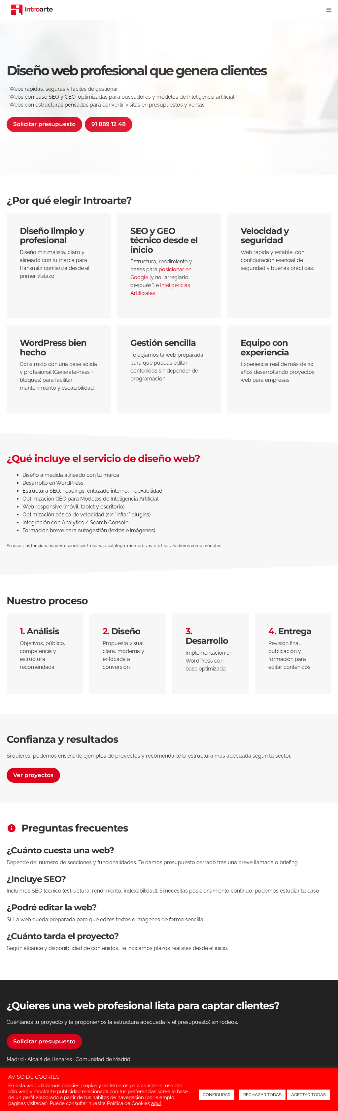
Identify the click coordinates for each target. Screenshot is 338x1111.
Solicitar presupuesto (44, 124)
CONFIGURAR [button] (216, 1094)
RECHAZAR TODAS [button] (262, 1094)
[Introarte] (32, 10)
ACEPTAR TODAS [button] (308, 1094)
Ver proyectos (33, 775)
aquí (156, 1103)
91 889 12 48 (108, 124)
